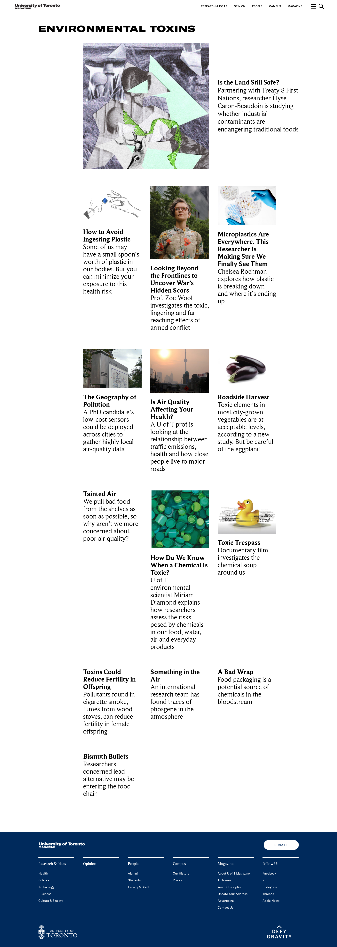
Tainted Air (99, 494)
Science (44, 880)
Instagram (270, 887)
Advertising (226, 901)
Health (43, 873)
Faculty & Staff (138, 887)
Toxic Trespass (239, 543)
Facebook (269, 873)
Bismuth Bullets (105, 757)
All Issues (224, 880)
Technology (46, 887)
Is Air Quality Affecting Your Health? (171, 409)
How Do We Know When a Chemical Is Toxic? (179, 565)
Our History (181, 873)
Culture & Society (50, 901)
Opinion (239, 6)
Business (44, 894)
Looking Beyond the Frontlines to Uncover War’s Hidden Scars (174, 279)
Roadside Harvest (243, 397)
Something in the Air (175, 675)
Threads (268, 894)
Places (177, 880)
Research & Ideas (214, 6)
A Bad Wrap (236, 672)
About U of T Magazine (234, 873)
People (257, 6)
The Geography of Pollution (109, 401)
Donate (281, 845)
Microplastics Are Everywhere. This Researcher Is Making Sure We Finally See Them (243, 249)
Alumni (133, 873)
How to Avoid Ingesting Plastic (106, 235)
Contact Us (225, 907)
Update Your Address (232, 894)
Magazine (295, 6)
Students (134, 880)
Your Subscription (230, 887)
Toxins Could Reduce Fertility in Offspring (109, 679)
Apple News (271, 901)
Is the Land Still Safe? (248, 82)
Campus (275, 6)
